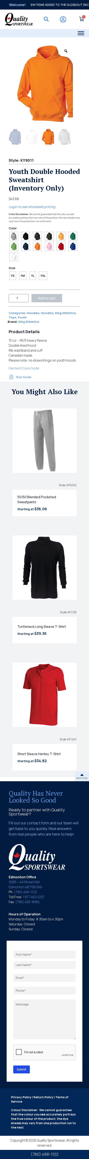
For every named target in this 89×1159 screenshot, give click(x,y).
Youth (22, 317)
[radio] (14, 236)
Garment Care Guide (24, 368)
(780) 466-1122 (25, 892)
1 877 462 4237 (33, 897)
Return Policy (43, 1097)
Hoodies (33, 313)
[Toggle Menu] (81, 33)
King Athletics (65, 313)
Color (13, 228)
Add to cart (46, 298)
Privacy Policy (21, 1097)
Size (12, 268)
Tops (12, 317)
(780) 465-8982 (28, 902)
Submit (21, 1069)
